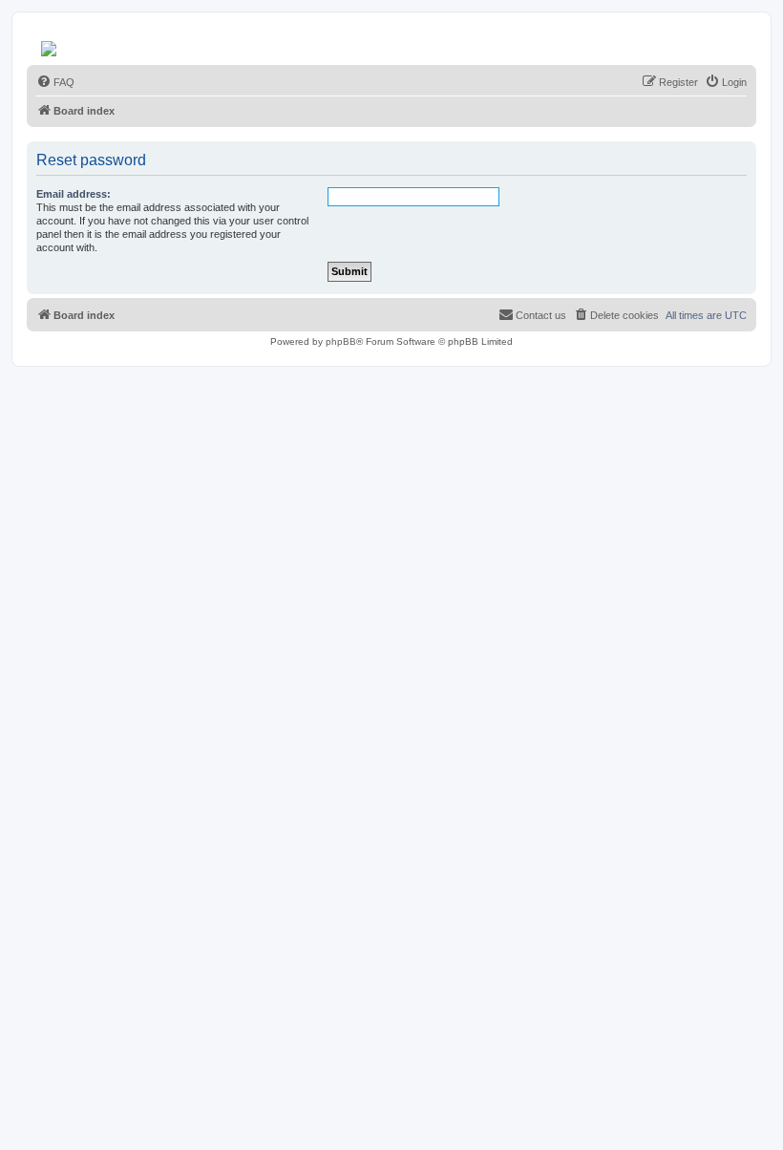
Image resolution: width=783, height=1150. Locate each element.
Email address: (73, 194)
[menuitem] (55, 82)
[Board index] (50, 44)
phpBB (341, 341)
